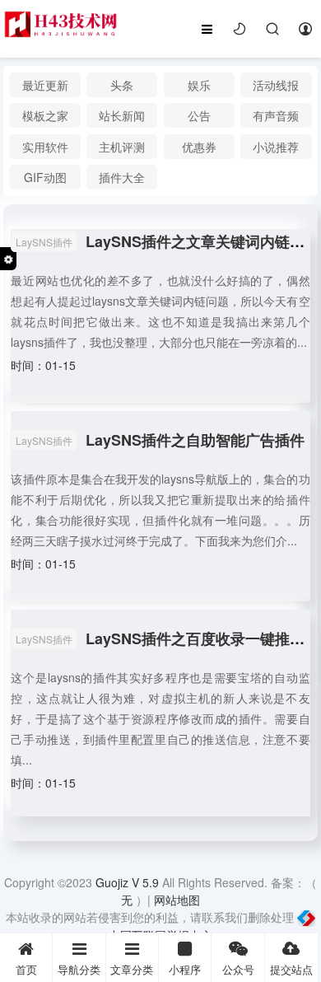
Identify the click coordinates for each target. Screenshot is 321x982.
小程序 (185, 969)
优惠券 (199, 146)
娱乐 (199, 85)
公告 (199, 115)
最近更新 (45, 85)
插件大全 (122, 177)
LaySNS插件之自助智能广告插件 (195, 440)
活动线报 (276, 85)
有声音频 (276, 115)
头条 (121, 85)
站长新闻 (122, 115)
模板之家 (45, 115)
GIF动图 (45, 177)
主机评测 (122, 146)
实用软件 (45, 146)
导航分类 (79, 969)
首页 (26, 969)
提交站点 (291, 969)
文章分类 (131, 969)
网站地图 (177, 899)
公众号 (238, 969)
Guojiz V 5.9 (128, 882)
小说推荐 (276, 146)
